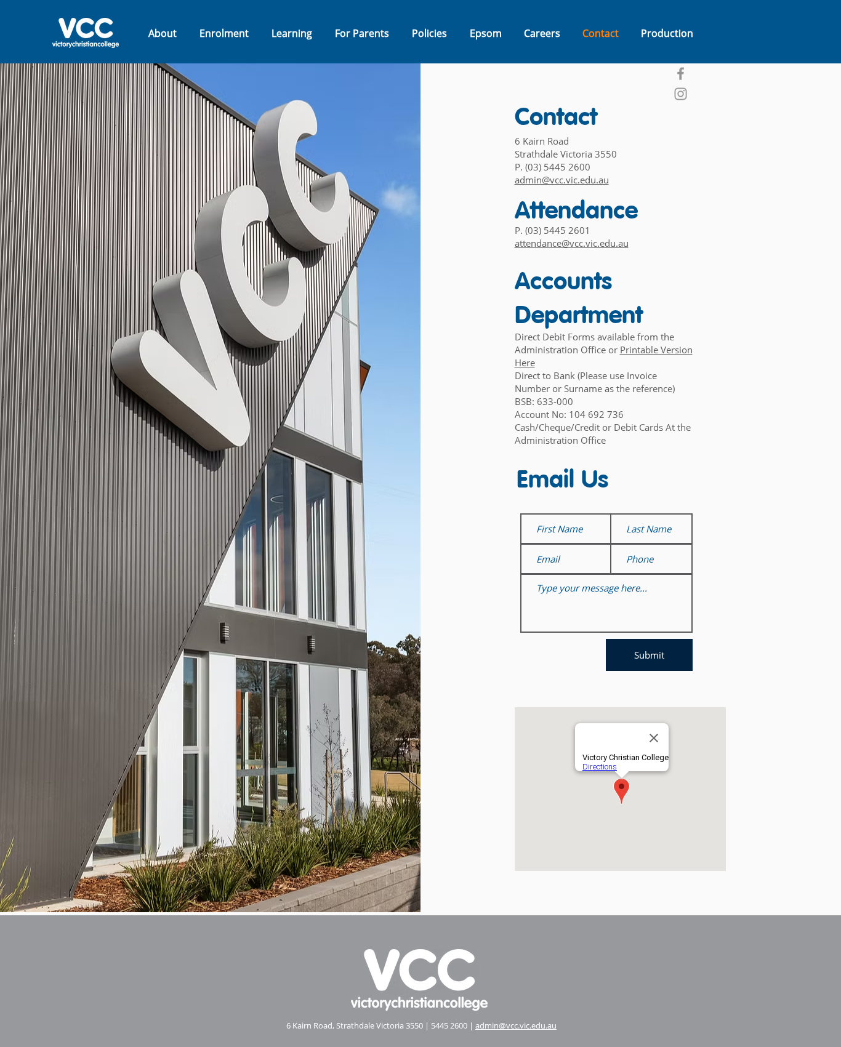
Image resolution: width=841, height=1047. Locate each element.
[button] (162, 33)
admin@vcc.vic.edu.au (516, 1025)
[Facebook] (680, 73)
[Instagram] (680, 94)
